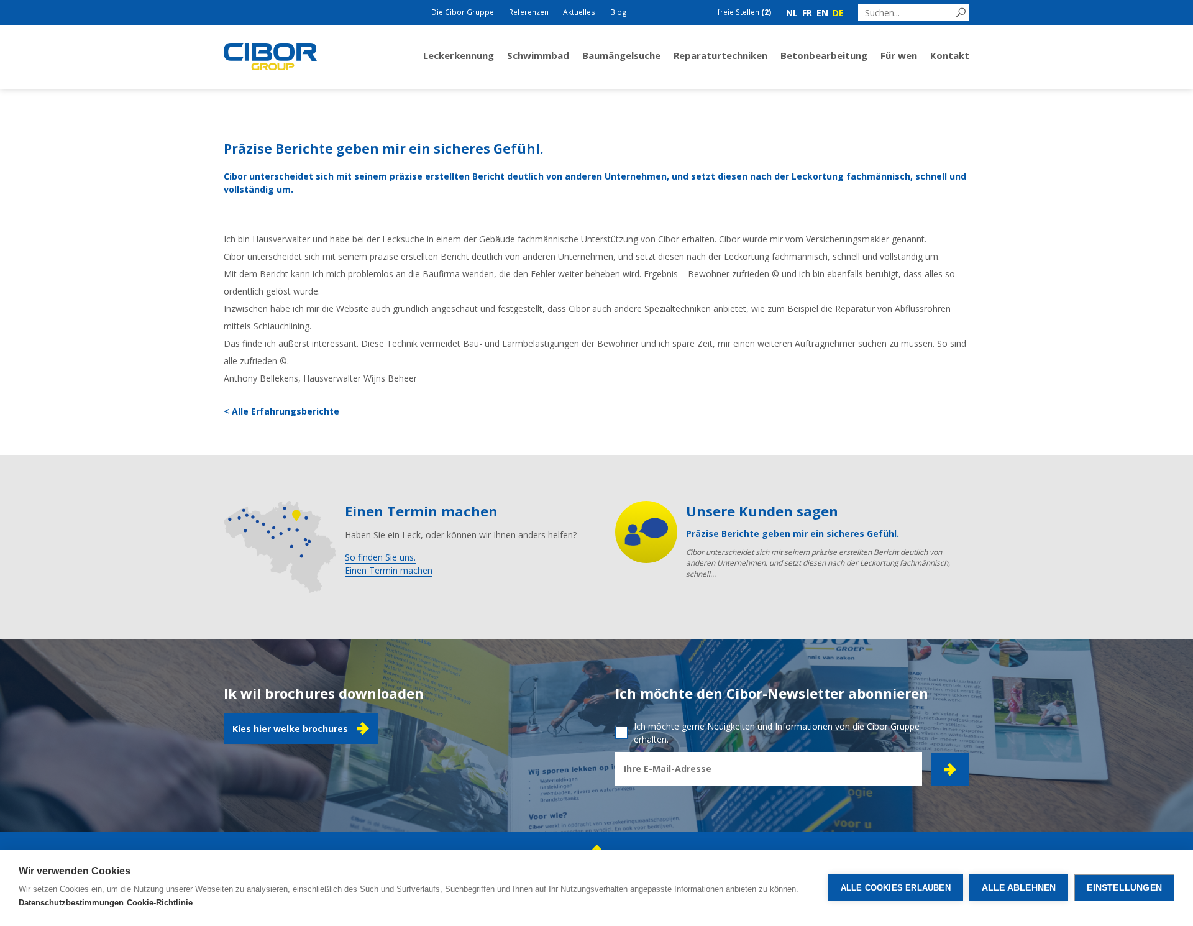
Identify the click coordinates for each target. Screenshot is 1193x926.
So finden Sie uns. (380, 557)
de (838, 13)
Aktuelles (579, 12)
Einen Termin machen (388, 570)
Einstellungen (1124, 887)
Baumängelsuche (621, 55)
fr (807, 13)
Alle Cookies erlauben (896, 887)
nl (792, 13)
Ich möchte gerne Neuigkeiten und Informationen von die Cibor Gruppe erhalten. (777, 732)
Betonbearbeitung (823, 55)
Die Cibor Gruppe (462, 12)
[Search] (961, 12)
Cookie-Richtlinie (160, 902)
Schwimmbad (538, 55)
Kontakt (949, 55)
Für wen (898, 55)
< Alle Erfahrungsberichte (281, 411)
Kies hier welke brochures (290, 729)
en (822, 13)
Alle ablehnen (1019, 887)
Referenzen (529, 12)
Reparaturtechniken (720, 55)
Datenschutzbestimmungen (71, 902)
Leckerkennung (458, 55)
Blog (618, 12)
